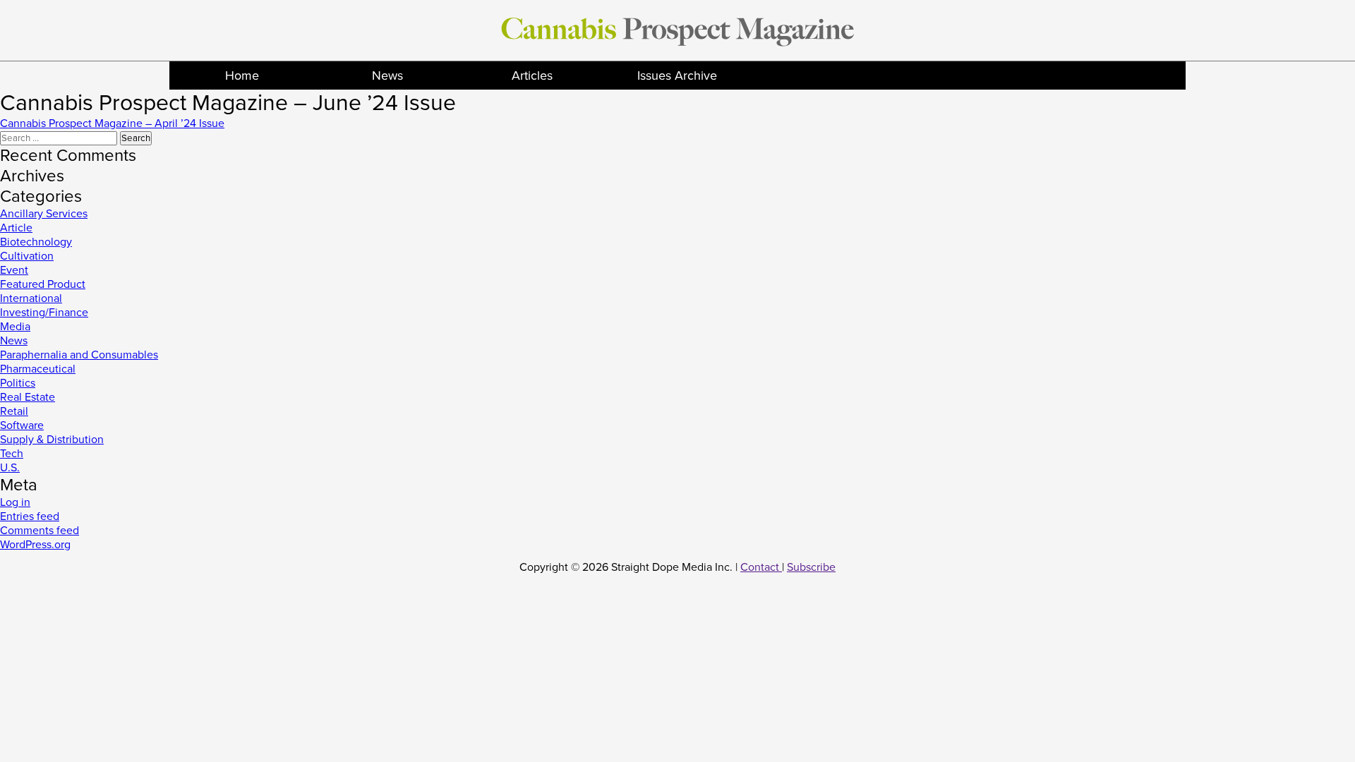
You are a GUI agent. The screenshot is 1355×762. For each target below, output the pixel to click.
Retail (14, 411)
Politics (17, 383)
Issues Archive (677, 75)
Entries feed (29, 516)
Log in (15, 502)
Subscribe (811, 567)
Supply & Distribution (52, 440)
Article (16, 228)
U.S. (10, 468)
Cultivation (27, 256)
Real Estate (27, 397)
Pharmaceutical (38, 369)
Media (15, 327)
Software (22, 425)
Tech (11, 454)
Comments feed (39, 531)
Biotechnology (36, 242)
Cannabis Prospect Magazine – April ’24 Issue (112, 123)
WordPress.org (35, 545)
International (31, 298)
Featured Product (42, 284)
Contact (761, 567)
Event (14, 270)
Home (242, 75)
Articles (532, 75)
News (387, 75)
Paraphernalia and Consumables (79, 355)
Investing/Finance (44, 313)
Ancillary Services (44, 214)
